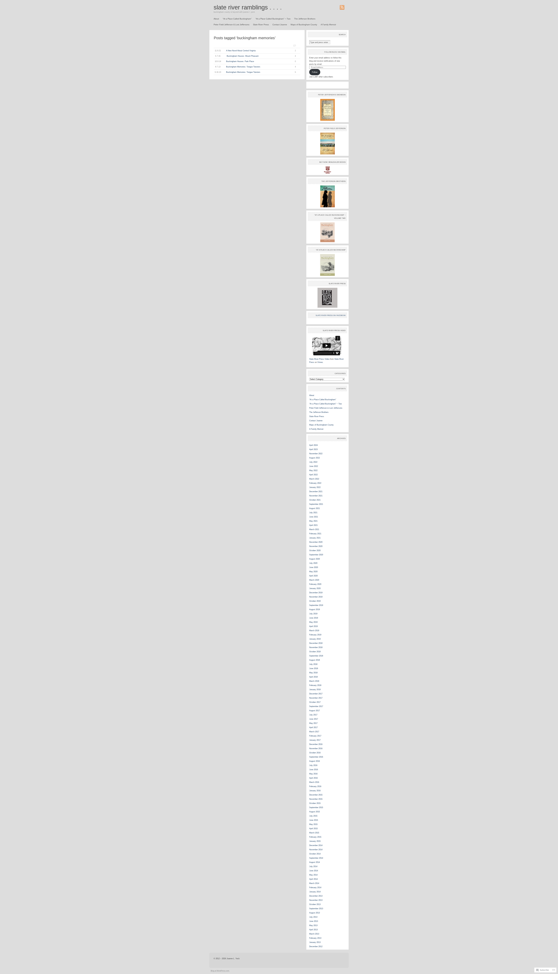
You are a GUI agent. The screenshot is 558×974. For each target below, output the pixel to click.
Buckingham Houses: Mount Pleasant (255, 56)
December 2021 (315, 491)
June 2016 (313, 769)
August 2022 (314, 458)
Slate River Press (261, 24)
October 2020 (315, 550)
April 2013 (313, 930)
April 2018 (313, 677)
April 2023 (313, 449)
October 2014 (315, 854)
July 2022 (313, 462)
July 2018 (313, 664)
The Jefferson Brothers (304, 19)
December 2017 (315, 694)
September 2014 (316, 858)
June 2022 (313, 466)
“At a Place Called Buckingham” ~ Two (272, 19)
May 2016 (313, 774)
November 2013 (315, 900)
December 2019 (315, 593)
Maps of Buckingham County (304, 24)
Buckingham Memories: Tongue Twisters (255, 67)
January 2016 (315, 791)
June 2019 (313, 618)
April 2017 (313, 727)
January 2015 (315, 841)
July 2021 (313, 512)
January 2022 (315, 487)
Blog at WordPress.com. (220, 971)
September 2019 (316, 605)
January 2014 (315, 892)
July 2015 (313, 816)
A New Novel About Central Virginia (255, 51)
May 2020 (313, 571)
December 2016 (315, 744)
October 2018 (315, 651)
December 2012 (315, 946)
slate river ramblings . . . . (248, 7)
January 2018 (315, 689)
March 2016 (314, 782)
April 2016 (313, 778)
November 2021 (315, 496)
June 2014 (313, 871)
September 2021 (316, 504)
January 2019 (315, 639)
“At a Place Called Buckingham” (237, 19)
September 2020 (316, 555)
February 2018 (315, 685)
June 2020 (313, 567)
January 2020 (315, 588)
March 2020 (314, 580)
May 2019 (313, 622)
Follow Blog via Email (335, 52)
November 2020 (315, 546)
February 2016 (315, 786)
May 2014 (313, 875)
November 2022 (315, 453)
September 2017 (316, 706)
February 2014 (315, 887)
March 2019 (314, 630)
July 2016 (313, 765)
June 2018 (313, 668)
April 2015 (313, 828)
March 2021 (314, 529)
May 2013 (313, 925)
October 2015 (315, 803)
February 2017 (315, 736)
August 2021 (314, 508)
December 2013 (315, 896)
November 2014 (315, 849)
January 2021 (315, 538)
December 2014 (315, 845)
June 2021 (313, 517)
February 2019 (315, 635)
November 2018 (315, 647)
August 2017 (314, 710)
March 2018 (314, 681)
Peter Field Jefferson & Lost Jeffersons (231, 24)
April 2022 (313, 475)
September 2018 (316, 656)
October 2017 (315, 702)
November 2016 (315, 748)
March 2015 (314, 833)
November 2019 (315, 597)
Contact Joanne (279, 24)
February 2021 (315, 534)
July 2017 (313, 715)
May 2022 (313, 470)
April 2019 (313, 626)
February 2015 (315, 837)
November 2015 (315, 799)
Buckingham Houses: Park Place (255, 61)
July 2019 (313, 614)
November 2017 (315, 698)
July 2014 (313, 866)
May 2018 (313, 673)
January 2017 (315, 740)
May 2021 (313, 521)
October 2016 (315, 753)
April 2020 (313, 576)
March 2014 (314, 883)
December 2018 (315, 643)
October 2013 (315, 904)
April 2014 (313, 879)
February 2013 (315, 938)
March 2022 (314, 479)
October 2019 (315, 601)
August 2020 (314, 559)
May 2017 (313, 723)
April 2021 (313, 525)
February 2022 (315, 483)
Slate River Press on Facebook (331, 315)
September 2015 (316, 807)
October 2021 (315, 500)
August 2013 (314, 913)
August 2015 (314, 812)
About (216, 19)
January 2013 (315, 942)
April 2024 (313, 445)
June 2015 (313, 820)
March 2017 (314, 732)
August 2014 (314, 862)
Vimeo (320, 362)
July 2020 (313, 563)
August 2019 (314, 609)
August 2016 (314, 761)
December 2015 (315, 795)
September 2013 (316, 908)
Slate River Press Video (319, 359)
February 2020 (315, 584)
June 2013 (313, 921)
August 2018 (314, 660)
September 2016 (316, 757)
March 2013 (314, 934)
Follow (314, 72)
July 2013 (313, 917)
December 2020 (315, 542)
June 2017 (313, 719)
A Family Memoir (328, 24)
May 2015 (313, 824)
